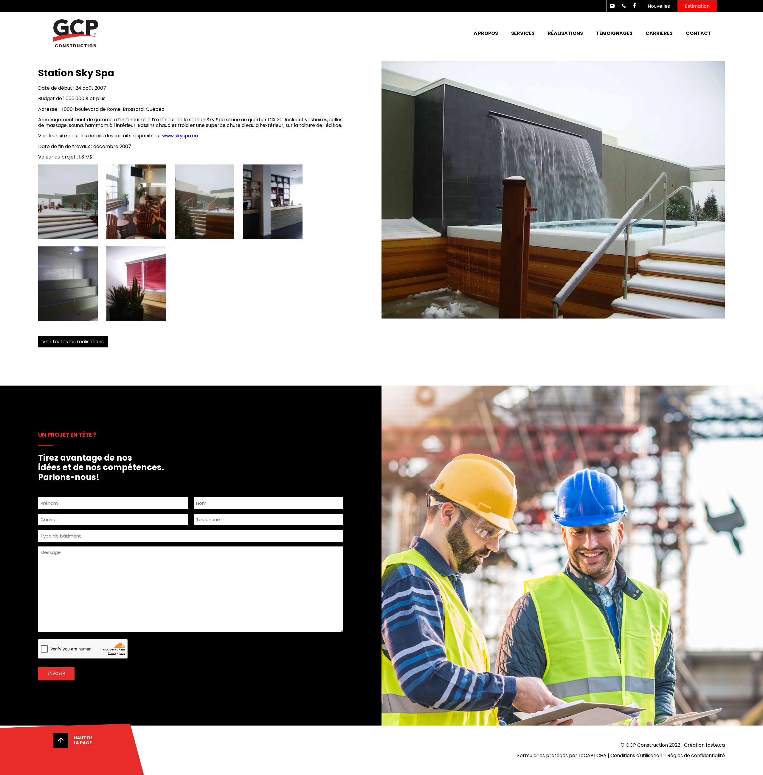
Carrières (659, 33)
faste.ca (715, 745)
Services (523, 33)
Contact (698, 33)
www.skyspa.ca (180, 135)
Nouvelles (659, 6)
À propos (486, 33)
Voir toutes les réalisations (73, 341)
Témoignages (614, 33)
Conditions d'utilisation (636, 755)
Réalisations (565, 33)
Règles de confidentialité (696, 755)
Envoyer (56, 673)
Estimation (697, 6)
